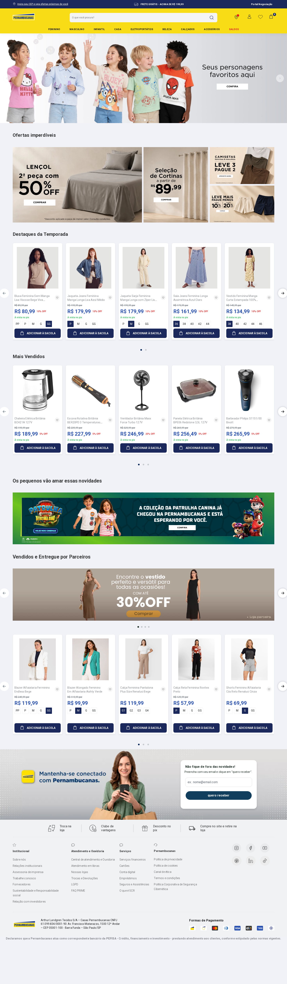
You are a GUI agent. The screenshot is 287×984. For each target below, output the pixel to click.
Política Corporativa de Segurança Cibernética (175, 887)
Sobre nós (19, 859)
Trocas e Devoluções (84, 878)
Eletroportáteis (142, 29)
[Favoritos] (260, 17)
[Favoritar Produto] (57, 297)
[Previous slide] (7, 78)
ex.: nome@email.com (203, 782)
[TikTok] (265, 861)
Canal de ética (162, 871)
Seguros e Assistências (134, 884)
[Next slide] (280, 78)
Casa (117, 29)
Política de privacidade (168, 859)
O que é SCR (127, 890)
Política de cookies (166, 865)
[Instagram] (236, 848)
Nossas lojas (79, 872)
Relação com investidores (29, 901)
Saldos (234, 29)
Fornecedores (21, 884)
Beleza (167, 29)
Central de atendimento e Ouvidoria (93, 859)
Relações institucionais (27, 865)
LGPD (74, 884)
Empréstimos (128, 878)
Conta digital (127, 872)
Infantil (99, 29)
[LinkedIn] (251, 861)
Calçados (187, 29)
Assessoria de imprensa (28, 872)
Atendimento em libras (85, 865)
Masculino (77, 29)
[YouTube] (264, 848)
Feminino (54, 29)
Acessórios (212, 29)
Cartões (124, 865)
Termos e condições (167, 878)
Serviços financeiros (132, 859)
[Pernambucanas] (24, 16)
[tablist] (143, 348)
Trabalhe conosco (24, 878)
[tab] (134, 120)
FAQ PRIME (78, 890)
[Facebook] (250, 848)
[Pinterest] (237, 861)
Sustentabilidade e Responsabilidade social (36, 893)
